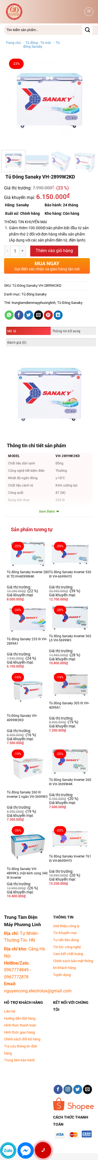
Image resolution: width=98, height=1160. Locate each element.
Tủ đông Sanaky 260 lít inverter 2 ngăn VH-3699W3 (27, 794)
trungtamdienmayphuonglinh (34, 303)
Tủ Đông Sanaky (69, 303)
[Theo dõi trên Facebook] (58, 1089)
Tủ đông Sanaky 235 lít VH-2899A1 (27, 641)
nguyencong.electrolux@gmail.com (38, 990)
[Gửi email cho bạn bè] (38, 315)
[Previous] (13, 101)
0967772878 (16, 977)
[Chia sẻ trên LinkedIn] (58, 315)
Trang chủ (13, 43)
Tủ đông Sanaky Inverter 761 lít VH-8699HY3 (70, 858)
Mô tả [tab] (11, 331)
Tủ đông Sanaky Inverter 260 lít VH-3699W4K (70, 782)
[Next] (85, 101)
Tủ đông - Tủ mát (38, 43)
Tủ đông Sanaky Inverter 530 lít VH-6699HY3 (70, 574)
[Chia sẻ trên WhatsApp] (9, 315)
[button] (88, 11)
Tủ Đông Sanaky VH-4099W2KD (22, 718)
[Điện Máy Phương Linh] (43, 11)
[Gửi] (87, 30)
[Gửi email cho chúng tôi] (87, 1089)
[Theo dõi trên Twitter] (77, 1089)
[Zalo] (8, 1150)
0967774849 (16, 969)
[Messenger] (25, 1150)
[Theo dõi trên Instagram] (67, 1089)
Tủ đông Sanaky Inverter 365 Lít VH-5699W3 (70, 638)
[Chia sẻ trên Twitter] (28, 315)
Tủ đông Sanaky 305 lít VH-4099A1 (69, 705)
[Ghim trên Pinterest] (48, 315)
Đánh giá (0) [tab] (16, 343)
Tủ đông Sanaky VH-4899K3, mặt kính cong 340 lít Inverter (27, 873)
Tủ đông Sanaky (41, 45)
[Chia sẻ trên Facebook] (18, 315)
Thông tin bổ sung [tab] (66, 331)
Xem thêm (47, 511)
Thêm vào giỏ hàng (54, 250)
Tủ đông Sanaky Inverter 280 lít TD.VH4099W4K (28, 574)
